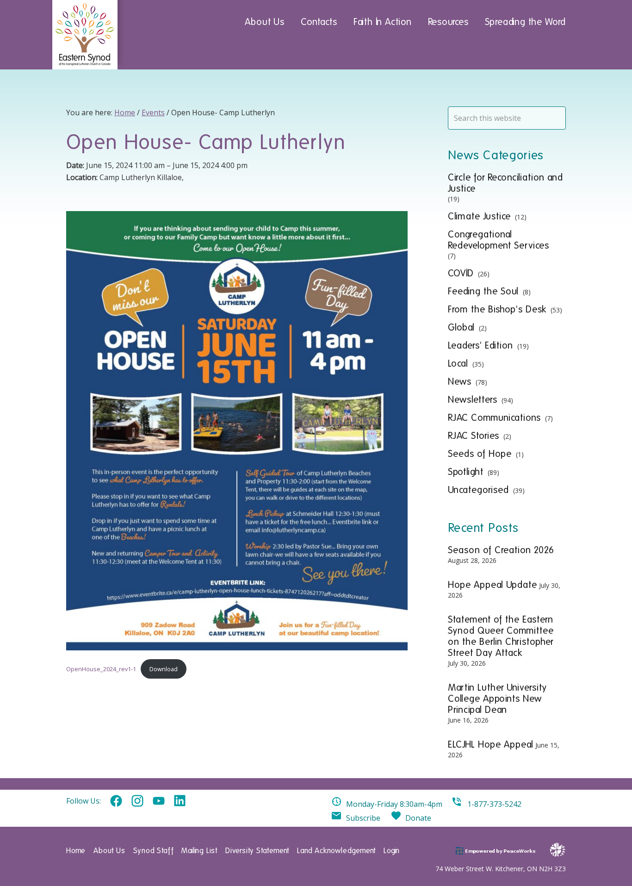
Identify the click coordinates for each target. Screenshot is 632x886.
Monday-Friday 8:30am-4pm (394, 804)
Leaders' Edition (480, 345)
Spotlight (465, 472)
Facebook (116, 801)
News (459, 381)
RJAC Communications (494, 417)
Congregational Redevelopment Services (498, 239)
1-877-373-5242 (494, 804)
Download (163, 669)
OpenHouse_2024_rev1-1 (101, 669)
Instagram (137, 801)
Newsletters (472, 399)
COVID (461, 273)
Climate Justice (479, 216)
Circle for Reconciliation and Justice (505, 182)
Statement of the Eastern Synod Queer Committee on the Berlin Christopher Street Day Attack (501, 636)
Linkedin (180, 801)
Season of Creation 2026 (501, 550)
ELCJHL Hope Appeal (490, 744)
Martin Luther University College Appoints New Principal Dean (497, 698)
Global (461, 327)
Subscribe (363, 818)
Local (458, 363)
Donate (418, 818)
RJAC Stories (473, 436)
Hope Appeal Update (492, 585)
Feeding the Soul (483, 291)
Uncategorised (478, 490)
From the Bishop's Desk (497, 309)
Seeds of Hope (480, 454)
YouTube (159, 801)
